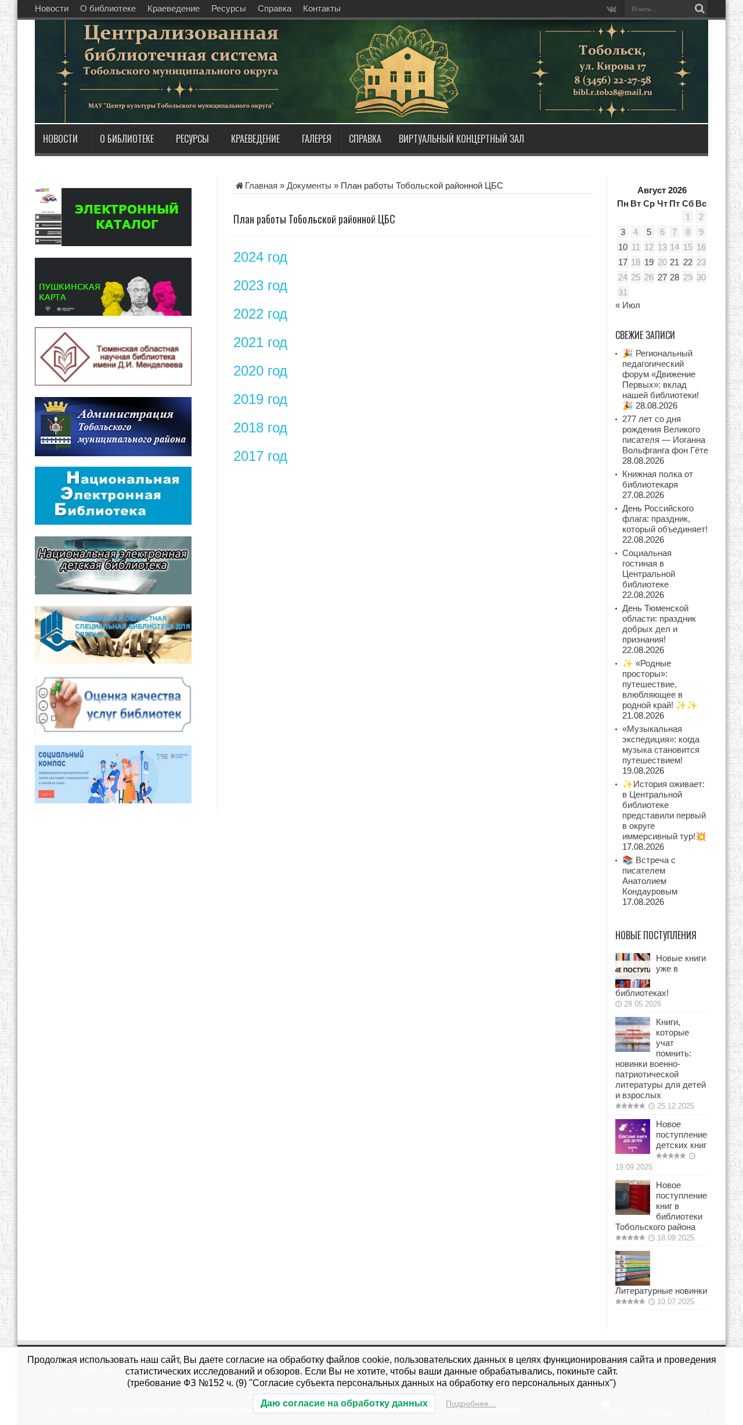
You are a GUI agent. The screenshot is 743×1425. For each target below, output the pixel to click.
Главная (261, 185)
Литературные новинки (661, 1291)
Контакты (322, 8)
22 (687, 262)
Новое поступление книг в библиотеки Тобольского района (661, 1206)
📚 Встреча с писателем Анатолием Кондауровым (649, 875)
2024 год (260, 257)
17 (622, 262)
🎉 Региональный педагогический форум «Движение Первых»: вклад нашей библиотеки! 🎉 (660, 379)
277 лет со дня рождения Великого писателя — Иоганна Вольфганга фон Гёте (665, 434)
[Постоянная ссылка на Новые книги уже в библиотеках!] (632, 985)
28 (674, 277)
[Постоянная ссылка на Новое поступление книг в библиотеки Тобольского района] (632, 1212)
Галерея (316, 139)
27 (662, 277)
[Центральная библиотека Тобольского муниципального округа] (174, 95)
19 (649, 262)
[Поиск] (699, 8)
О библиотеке (108, 8)
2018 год (260, 427)
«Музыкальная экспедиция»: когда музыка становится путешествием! (660, 744)
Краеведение (173, 8)
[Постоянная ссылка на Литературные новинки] (632, 1282)
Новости (51, 8)
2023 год (260, 285)
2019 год (260, 399)
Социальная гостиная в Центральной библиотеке (648, 568)
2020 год (260, 370)
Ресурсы (228, 8)
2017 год (260, 456)
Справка (274, 8)
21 (674, 262)
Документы (309, 185)
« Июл (627, 305)
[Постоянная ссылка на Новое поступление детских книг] (632, 1151)
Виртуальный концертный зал (461, 139)
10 (622, 247)
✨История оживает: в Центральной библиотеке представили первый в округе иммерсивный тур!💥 (664, 810)
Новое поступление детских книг (681, 1134)
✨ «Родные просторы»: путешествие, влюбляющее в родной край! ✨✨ (660, 684)
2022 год (260, 314)
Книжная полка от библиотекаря (657, 479)
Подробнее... (471, 1403)
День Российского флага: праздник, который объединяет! (665, 518)
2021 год (260, 342)
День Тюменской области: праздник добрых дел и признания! (659, 623)
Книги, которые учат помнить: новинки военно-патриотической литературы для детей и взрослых (660, 1058)
